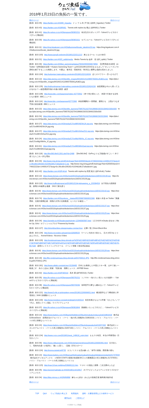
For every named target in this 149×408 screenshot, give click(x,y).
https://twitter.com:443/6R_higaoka (57, 23)
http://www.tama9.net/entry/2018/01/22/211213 (63, 55)
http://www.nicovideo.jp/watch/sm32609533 (62, 233)
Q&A (45, 393)
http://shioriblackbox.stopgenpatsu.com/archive (63, 228)
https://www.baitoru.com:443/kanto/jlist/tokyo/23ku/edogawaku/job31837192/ (74, 325)
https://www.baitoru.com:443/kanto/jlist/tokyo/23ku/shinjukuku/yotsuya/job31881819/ (77, 315)
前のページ (34, 20)
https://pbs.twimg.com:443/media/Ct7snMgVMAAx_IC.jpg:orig (68, 139)
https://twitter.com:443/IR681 (54, 28)
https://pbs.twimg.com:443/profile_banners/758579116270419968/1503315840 (75, 116)
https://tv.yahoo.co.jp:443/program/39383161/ (61, 40)
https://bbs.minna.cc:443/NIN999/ (56, 377)
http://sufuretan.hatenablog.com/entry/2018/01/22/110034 (67, 74)
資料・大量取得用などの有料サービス (98, 393)
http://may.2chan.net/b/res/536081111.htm (61, 365)
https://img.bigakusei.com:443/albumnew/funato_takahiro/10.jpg (69, 47)
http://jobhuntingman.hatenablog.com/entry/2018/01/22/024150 (70, 86)
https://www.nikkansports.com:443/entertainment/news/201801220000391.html (75, 343)
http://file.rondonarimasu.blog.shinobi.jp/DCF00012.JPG (66, 258)
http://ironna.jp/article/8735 (55, 350)
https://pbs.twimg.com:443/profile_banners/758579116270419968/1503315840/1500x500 (80, 109)
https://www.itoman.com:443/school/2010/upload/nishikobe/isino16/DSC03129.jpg (76, 251)
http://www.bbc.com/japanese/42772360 (60, 101)
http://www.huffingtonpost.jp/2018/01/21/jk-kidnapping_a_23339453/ (72, 183)
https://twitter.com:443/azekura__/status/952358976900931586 (69, 198)
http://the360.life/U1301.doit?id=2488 (59, 154)
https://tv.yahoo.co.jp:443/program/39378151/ (61, 278)
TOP (37, 393)
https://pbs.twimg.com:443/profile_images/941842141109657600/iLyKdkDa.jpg (75, 79)
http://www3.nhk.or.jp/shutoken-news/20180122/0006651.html (69, 293)
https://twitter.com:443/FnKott (55, 171)
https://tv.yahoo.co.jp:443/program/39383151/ (61, 32)
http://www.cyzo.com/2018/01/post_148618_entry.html (66, 335)
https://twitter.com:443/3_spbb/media (58, 59)
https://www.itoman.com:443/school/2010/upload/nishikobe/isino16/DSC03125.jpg (76, 213)
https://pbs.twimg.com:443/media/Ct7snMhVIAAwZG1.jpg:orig (68, 131)
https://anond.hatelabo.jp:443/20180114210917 (62, 370)
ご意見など (80, 398)
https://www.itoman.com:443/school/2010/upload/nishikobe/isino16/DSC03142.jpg (76, 191)
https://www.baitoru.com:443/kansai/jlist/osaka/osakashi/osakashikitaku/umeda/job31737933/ (81, 355)
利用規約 (74, 393)
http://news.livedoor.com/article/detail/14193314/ (64, 300)
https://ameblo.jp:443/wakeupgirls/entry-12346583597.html (67, 221)
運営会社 (68, 398)
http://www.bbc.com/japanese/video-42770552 (63, 94)
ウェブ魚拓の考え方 (59, 393)
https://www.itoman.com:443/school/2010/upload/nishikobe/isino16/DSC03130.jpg (77, 176)
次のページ (115, 20)
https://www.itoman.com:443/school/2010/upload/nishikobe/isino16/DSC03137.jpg (76, 206)
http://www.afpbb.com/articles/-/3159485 (60, 265)
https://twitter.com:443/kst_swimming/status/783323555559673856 (70, 64)
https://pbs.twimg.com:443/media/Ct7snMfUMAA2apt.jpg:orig (68, 146)
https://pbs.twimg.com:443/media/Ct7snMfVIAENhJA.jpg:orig (68, 124)
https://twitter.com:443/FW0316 (55, 273)
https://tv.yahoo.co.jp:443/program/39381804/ (61, 307)
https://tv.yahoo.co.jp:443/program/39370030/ (61, 285)
